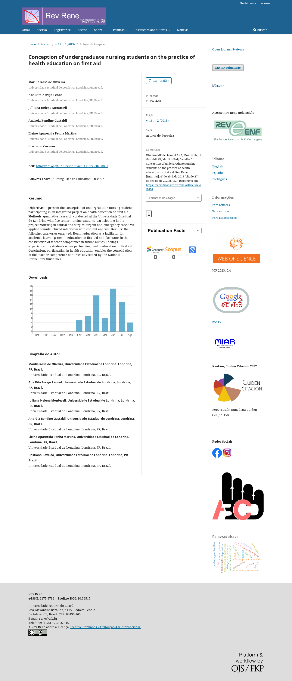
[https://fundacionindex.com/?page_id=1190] (238, 401)
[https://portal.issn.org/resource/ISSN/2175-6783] (218, 86)
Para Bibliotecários (224, 218)
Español (218, 173)
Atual (26, 30)
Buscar (261, 30)
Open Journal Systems (228, 49)
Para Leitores (221, 205)
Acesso (82, 30)
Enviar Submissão (228, 67)
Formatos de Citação (162, 198)
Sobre (98, 30)
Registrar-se (62, 30)
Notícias (182, 30)
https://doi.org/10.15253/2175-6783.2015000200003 (72, 166)
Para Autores (220, 211)
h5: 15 (217, 322)
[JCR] (236, 262)
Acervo (42, 30)
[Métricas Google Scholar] (231, 314)
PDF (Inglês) (160, 81)
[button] (149, 214)
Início (32, 44)
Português (219, 179)
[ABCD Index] (238, 519)
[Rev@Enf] (238, 141)
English (217, 166)
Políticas (119, 30)
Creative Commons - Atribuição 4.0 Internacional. (105, 627)
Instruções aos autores (151, 30)
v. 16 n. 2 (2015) (65, 44)
